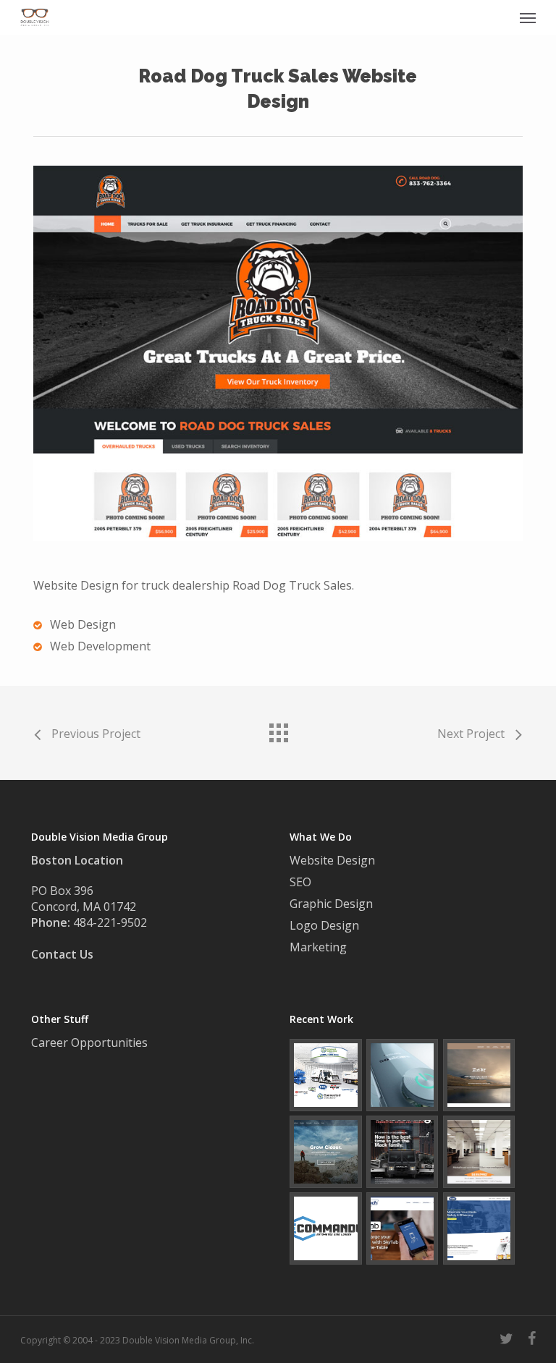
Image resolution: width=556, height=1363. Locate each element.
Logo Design (324, 925)
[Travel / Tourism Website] (479, 1075)
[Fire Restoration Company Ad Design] (479, 1152)
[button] (528, 17)
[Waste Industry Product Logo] (326, 1228)
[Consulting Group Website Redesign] (326, 1152)
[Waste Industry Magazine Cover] (402, 1152)
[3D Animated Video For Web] (402, 1075)
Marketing (318, 947)
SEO (300, 882)
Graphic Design (331, 904)
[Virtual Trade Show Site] (326, 1075)
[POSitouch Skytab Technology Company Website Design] (402, 1228)
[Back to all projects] (278, 729)
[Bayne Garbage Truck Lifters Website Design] (479, 1228)
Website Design (332, 860)
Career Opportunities (91, 1042)
